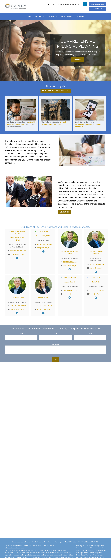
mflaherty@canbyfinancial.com (70, 265)
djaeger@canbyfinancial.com (44, 248)
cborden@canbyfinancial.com (97, 268)
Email (55, 333)
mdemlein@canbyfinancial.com (70, 294)
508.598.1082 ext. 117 (97, 290)
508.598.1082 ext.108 (44, 244)
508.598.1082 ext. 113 (18, 250)
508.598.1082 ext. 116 (70, 290)
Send (55, 359)
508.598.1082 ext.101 (96, 264)
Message (55, 344)
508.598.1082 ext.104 (70, 262)
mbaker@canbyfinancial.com (18, 254)
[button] (29, 16)
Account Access (98, 4)
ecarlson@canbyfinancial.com (44, 309)
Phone (90, 333)
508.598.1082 (82, 542)
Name (21, 333)
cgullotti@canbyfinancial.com (18, 309)
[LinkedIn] (85, 4)
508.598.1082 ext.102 (18, 306)
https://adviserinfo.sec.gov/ (14, 548)
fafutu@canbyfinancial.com (97, 294)
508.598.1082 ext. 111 (44, 306)
